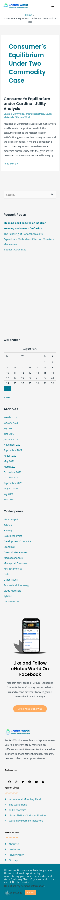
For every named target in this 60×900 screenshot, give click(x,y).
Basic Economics (13, 535)
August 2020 (11, 488)
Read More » (11, 163)
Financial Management (16, 552)
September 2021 (13, 450)
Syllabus (8, 596)
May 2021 (9, 461)
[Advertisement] (30, 235)
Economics (10, 546)
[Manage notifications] (7, 892)
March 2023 (10, 417)
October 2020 (11, 477)
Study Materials (12, 590)
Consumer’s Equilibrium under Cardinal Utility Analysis (27, 103)
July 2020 (8, 494)
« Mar (7, 397)
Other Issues (11, 579)
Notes (7, 574)
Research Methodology (17, 585)
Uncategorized (12, 601)
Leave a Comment (14, 113)
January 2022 (11, 439)
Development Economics (17, 541)
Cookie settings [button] (13, 892)
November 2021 (13, 444)
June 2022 (9, 433)
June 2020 (9, 499)
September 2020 (13, 483)
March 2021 (10, 466)
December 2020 (12, 472)
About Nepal (11, 519)
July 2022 (8, 428)
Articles (8, 525)
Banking (8, 530)
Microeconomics (35, 113)
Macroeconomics (13, 557)
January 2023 (11, 422)
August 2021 (11, 455)
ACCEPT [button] (30, 892)
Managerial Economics (16, 563)
